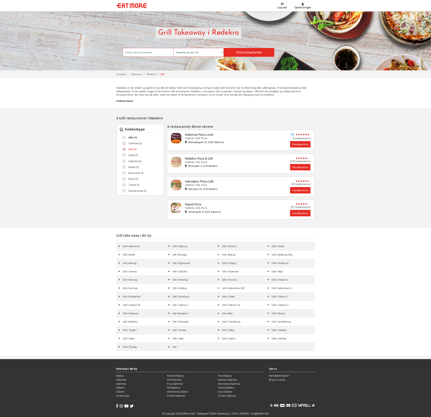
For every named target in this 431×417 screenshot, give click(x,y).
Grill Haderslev (174, 379)
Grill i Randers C (180, 313)
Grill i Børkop (130, 263)
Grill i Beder (129, 255)
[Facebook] (117, 406)
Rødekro (151, 74)
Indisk (133, 155)
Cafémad (135, 143)
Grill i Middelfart (132, 296)
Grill (132, 149)
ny (292, 134)
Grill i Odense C (280, 296)
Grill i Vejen (129, 338)
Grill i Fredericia (280, 263)
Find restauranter (249, 52)
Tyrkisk (133, 185)
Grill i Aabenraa (131, 246)
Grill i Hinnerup (180, 280)
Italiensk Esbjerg (175, 375)
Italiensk (134, 161)
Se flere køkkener (176, 395)
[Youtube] (126, 406)
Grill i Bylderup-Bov (282, 255)
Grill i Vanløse (279, 330)
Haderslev (121, 379)
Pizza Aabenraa (175, 384)
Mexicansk (135, 173)
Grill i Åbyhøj (130, 347)
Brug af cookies (277, 379)
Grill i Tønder (179, 330)
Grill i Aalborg (179, 246)
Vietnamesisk (137, 191)
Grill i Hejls (277, 271)
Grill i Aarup (278, 246)
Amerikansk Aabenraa (229, 384)
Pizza (133, 179)
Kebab (133, 167)
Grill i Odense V (280, 305)
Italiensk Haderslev (227, 379)
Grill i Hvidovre (280, 280)
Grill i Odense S (180, 305)
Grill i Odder (228, 296)
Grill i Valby (228, 330)
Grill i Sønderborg (281, 322)
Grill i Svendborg (231, 322)
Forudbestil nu (300, 144)
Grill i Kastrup (130, 288)
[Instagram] (121, 406)
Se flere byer (122, 395)
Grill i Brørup (229, 255)
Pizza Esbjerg (224, 375)
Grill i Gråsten (179, 271)
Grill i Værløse (279, 338)
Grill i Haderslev (230, 271)
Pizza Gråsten (225, 391)
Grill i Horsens (229, 280)
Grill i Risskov (279, 313)
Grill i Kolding (179, 288)
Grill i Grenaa (130, 271)
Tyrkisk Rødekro (226, 387)
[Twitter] (132, 406)
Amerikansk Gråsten (177, 391)
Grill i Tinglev (130, 330)
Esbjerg (120, 375)
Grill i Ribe (227, 313)
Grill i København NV (233, 288)
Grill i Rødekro (130, 322)
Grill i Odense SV (231, 305)
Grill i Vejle (178, 338)
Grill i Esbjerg (229, 263)
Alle (132, 137)
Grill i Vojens (229, 338)
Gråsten (120, 391)
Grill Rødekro (173, 387)
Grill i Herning (130, 280)
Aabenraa (121, 384)
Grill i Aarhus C (230, 246)
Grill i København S (282, 288)
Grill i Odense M (131, 305)
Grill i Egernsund (181, 263)
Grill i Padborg (130, 313)
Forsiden (121, 74)
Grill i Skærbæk (180, 322)
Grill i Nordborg (180, 296)
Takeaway (136, 74)
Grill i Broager (179, 255)
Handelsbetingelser (279, 375)
